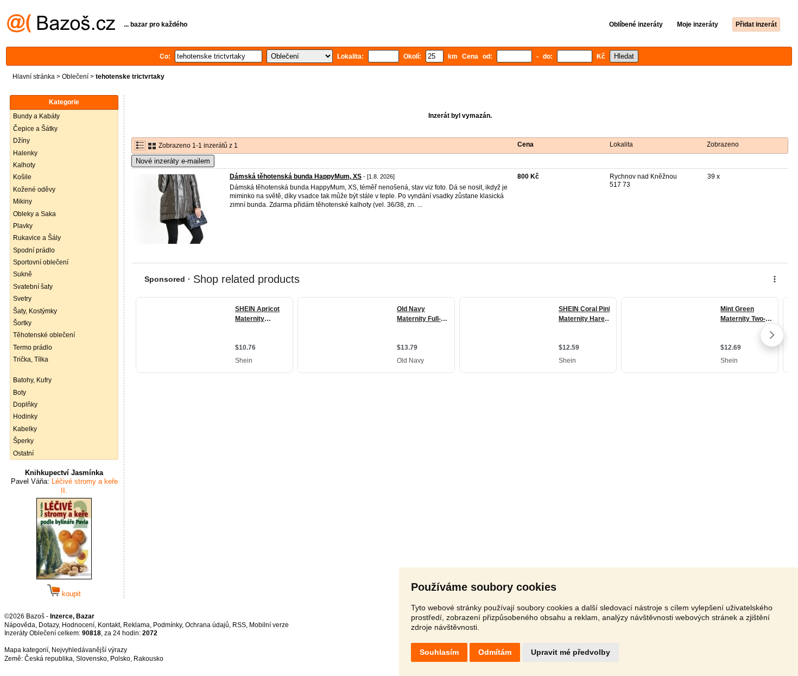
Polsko (120, 658)
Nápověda (19, 625)
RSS (239, 625)
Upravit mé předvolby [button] (570, 652)
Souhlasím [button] (439, 652)
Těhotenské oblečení (44, 335)
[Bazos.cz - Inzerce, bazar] (61, 30)
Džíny (21, 140)
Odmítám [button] (494, 652)
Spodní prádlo (34, 250)
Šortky (22, 323)
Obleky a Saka (34, 214)
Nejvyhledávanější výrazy (89, 650)
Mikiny (22, 201)
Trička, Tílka (30, 359)
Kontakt (109, 625)
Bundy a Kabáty (36, 116)
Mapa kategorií (26, 650)
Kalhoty (24, 165)
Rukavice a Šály (37, 238)
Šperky (23, 441)
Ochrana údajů (207, 625)
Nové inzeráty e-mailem (173, 161)
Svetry (22, 298)
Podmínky (167, 625)
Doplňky (25, 404)
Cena (525, 144)
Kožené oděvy (34, 189)
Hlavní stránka (33, 76)
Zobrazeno (723, 144)
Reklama (136, 625)
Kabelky (25, 429)
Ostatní (23, 453)
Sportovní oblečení (40, 262)
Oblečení (75, 76)
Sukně (22, 274)
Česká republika (48, 658)
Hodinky (25, 416)
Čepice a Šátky (35, 128)
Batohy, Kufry (32, 380)
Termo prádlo (32, 347)
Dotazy (49, 625)
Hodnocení (78, 625)
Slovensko (91, 658)
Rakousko (148, 658)
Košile (22, 177)
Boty (19, 392)
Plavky (23, 226)
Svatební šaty (33, 286)
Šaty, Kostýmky (35, 311)
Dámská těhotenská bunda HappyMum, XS (296, 176)
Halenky (25, 153)
